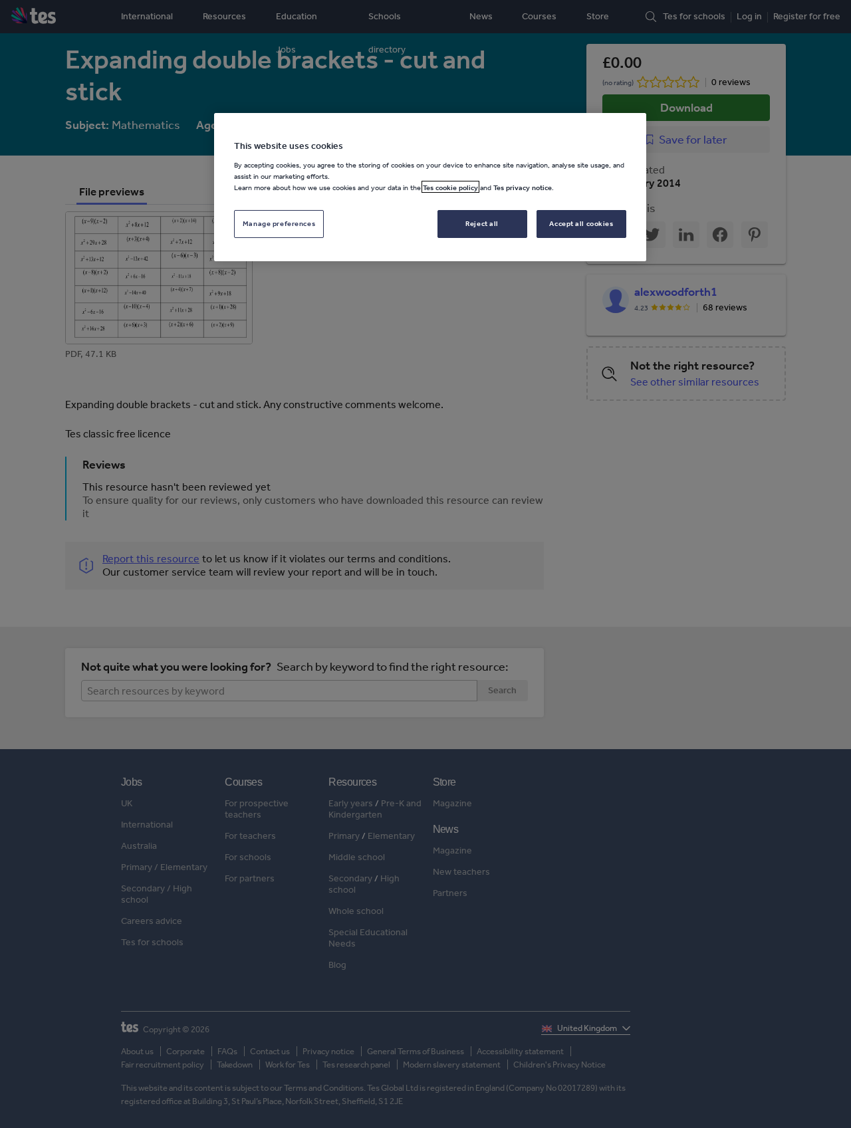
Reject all (482, 222)
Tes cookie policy (450, 186)
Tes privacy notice (522, 186)
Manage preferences (279, 222)
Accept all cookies (581, 222)
